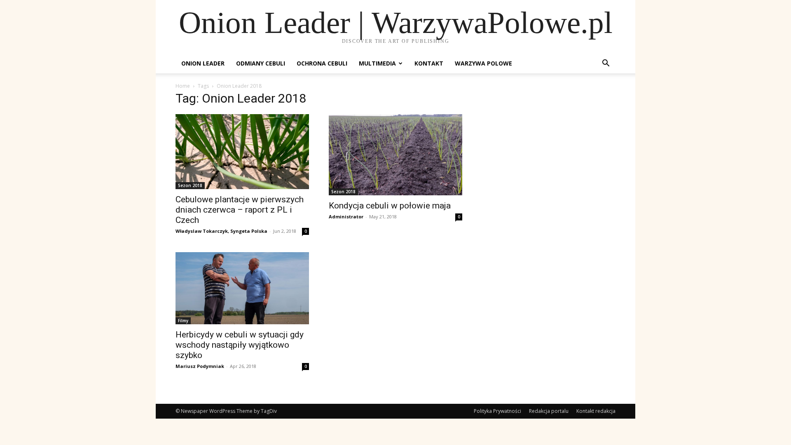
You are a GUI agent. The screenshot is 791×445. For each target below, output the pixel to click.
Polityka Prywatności (497, 411)
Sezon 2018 (190, 185)
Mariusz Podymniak (200, 366)
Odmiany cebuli (260, 63)
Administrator (346, 216)
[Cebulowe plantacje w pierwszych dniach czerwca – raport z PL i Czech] (242, 151)
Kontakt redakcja (595, 411)
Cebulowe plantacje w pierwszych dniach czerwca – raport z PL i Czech (240, 209)
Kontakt (428, 63)
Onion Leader (203, 63)
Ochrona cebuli (322, 63)
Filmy (183, 320)
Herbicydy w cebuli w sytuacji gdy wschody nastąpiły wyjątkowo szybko (240, 345)
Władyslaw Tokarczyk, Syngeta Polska (221, 231)
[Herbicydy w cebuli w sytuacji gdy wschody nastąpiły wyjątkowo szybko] (242, 288)
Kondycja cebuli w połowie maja (390, 206)
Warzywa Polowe (483, 63)
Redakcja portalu (549, 411)
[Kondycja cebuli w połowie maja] (395, 154)
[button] (605, 64)
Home (183, 85)
